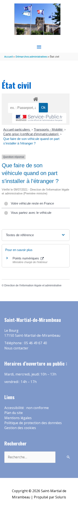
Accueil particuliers (17, 129)
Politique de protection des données (33, 422)
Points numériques (26, 258)
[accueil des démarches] (35, 98)
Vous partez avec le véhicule (30, 212)
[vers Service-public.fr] (39, 118)
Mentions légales (18, 418)
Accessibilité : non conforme (26, 407)
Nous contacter (16, 348)
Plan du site (13, 412)
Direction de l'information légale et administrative (33, 285)
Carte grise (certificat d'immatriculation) (31, 134)
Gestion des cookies (20, 427)
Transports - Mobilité (48, 129)
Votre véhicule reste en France (31, 203)
